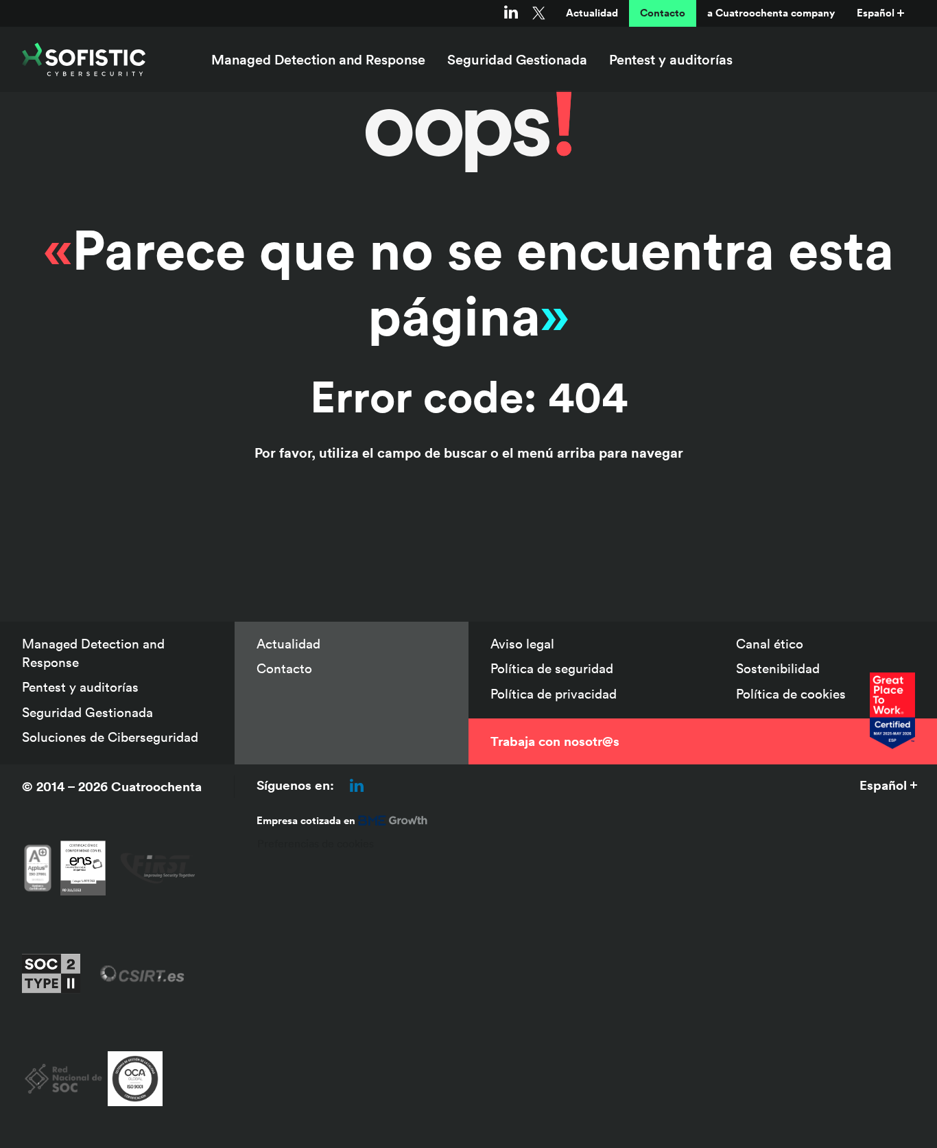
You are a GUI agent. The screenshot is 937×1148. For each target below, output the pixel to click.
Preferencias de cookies (315, 843)
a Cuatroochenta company (771, 12)
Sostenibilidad (778, 668)
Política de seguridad (551, 668)
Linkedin (511, 13)
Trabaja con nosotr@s (554, 741)
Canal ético (769, 643)
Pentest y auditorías (671, 59)
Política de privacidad (553, 694)
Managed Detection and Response (318, 59)
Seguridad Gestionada (517, 59)
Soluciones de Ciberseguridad (110, 737)
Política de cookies (791, 694)
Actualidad (592, 12)
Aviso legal (522, 643)
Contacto (662, 12)
